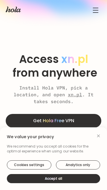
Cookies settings (29, 164)
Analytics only (78, 164)
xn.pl (75, 94)
